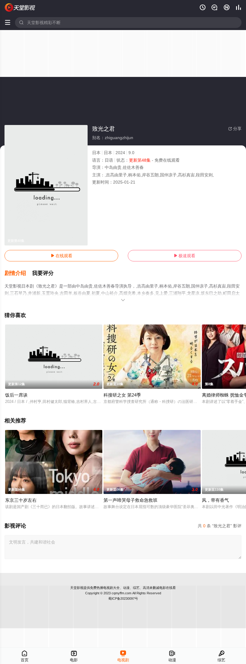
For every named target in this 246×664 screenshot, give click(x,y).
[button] (18, 273)
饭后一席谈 (16, 394)
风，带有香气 (215, 500)
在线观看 (61, 255)
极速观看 (184, 255)
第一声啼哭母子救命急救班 (131, 500)
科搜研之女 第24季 (122, 394)
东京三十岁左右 (21, 500)
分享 (235, 128)
